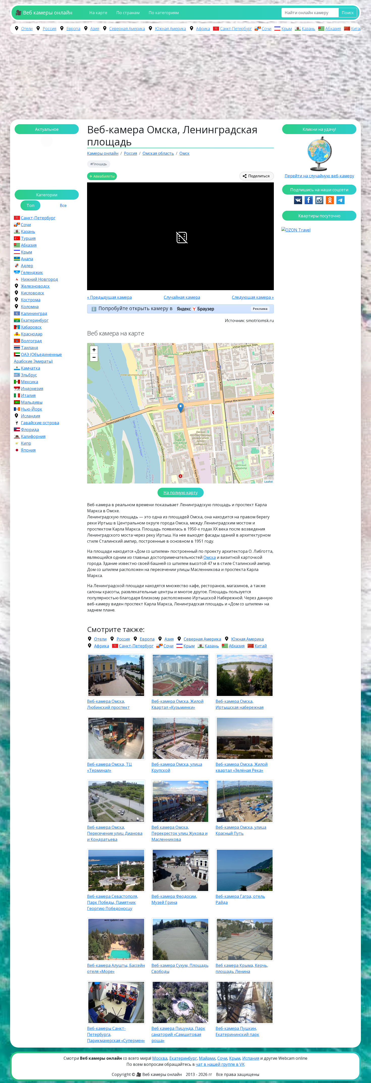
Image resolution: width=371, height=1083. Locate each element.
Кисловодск (32, 293)
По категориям (164, 12)
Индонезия (32, 388)
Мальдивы (31, 402)
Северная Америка (127, 28)
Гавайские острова (40, 423)
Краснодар (31, 334)
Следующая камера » (253, 297)
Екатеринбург (34, 320)
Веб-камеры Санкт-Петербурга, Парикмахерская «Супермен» (116, 1034)
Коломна (30, 306)
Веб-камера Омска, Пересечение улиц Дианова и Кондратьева (114, 833)
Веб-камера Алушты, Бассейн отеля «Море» (116, 968)
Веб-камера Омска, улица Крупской (176, 767)
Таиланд (29, 347)
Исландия (30, 416)
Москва (159, 1058)
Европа (73, 28)
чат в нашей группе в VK (220, 1064)
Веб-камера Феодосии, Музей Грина (174, 899)
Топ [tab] (30, 205)
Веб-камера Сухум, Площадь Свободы (179, 968)
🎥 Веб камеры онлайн (43, 12)
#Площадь (98, 164)
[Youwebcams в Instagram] (319, 199)
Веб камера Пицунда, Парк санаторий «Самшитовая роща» (178, 1034)
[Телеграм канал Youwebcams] (340, 199)
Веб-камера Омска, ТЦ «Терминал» (109, 767)
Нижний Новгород (39, 279)
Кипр (26, 443)
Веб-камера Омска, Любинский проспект (108, 704)
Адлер (27, 265)
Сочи (266, 28)
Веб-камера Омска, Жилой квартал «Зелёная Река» (242, 767)
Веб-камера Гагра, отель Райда (240, 899)
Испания (250, 1058)
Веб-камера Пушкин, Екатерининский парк (237, 1031)
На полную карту (181, 492)
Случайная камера (182, 297)
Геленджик (32, 272)
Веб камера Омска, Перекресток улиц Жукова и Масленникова (179, 833)
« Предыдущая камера (109, 297)
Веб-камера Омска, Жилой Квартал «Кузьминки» (177, 704)
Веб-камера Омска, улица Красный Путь (241, 830)
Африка (203, 28)
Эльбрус (29, 375)
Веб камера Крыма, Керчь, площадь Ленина (242, 968)
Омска (209, 557)
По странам (128, 12)
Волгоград (31, 341)
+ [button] (94, 350)
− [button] (94, 357)
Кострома (30, 300)
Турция (28, 238)
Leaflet (268, 481)
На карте (98, 12)
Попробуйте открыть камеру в (136, 308)
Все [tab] (63, 205)
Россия (49, 28)
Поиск (348, 12)
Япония (28, 450)
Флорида (30, 429)
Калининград (34, 313)
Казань (308, 28)
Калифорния (33, 436)
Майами (207, 1058)
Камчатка (30, 368)
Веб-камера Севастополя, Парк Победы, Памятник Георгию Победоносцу (112, 902)
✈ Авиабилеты (102, 176)
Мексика (29, 382)
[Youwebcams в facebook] (309, 199)
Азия (94, 28)
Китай (356, 28)
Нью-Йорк (31, 409)
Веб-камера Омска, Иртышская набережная (239, 704)
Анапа (27, 259)
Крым (286, 28)
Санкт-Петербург (236, 28)
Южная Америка (170, 28)
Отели (27, 28)
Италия (28, 395)
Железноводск (35, 286)
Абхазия (333, 28)
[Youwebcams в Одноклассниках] (330, 199)
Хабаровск (31, 327)
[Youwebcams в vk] (298, 199)
